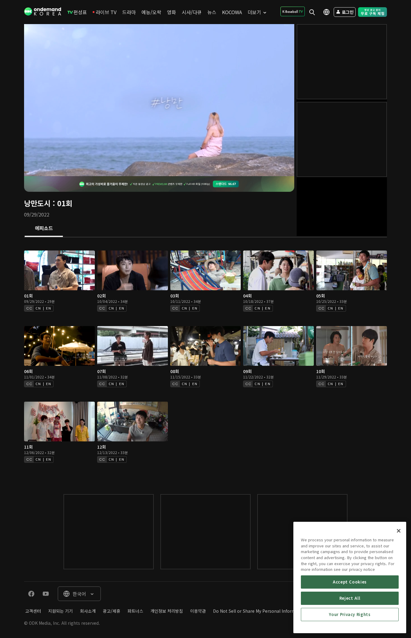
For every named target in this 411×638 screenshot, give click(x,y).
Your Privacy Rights (349, 614)
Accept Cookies (350, 582)
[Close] (398, 530)
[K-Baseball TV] (292, 11)
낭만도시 (37, 203)
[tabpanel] (205, 359)
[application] (159, 100)
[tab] (44, 228)
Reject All (349, 598)
